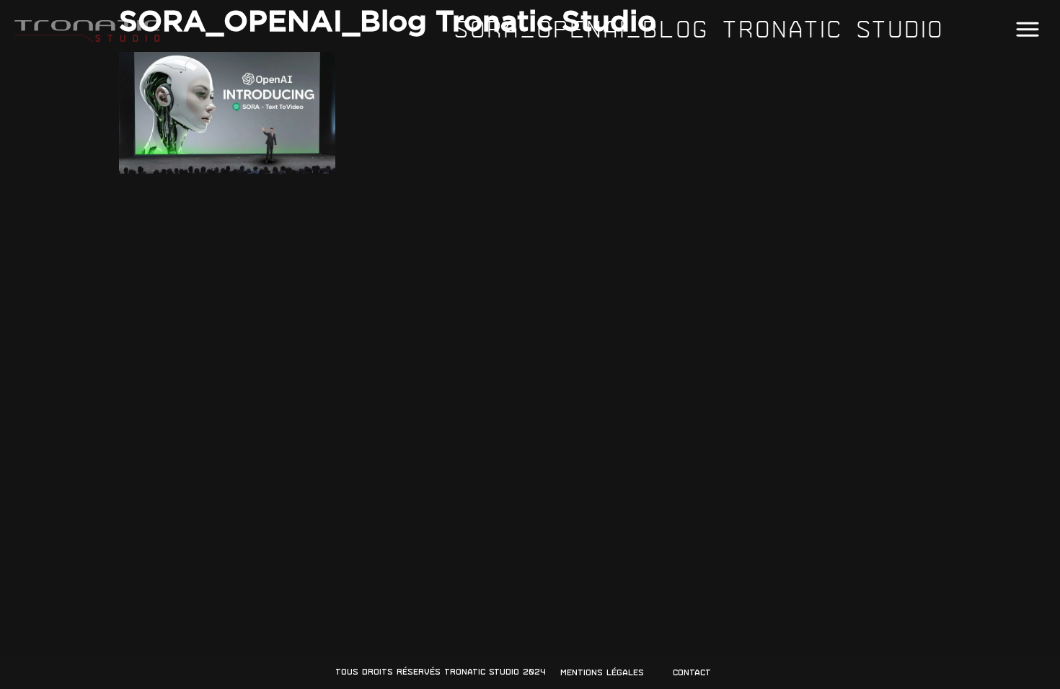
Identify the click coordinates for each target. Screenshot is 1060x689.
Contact (692, 672)
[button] (1027, 30)
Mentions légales (602, 672)
